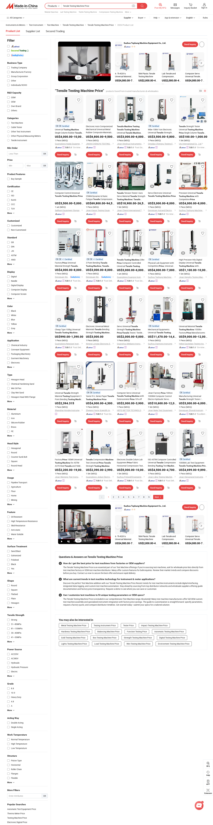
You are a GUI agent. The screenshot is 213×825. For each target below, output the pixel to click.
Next (157, 497)
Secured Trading (55, 31)
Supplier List (33, 31)
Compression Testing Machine (111, 12)
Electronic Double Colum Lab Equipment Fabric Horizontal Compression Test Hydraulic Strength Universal (130, 462)
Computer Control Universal (69, 194)
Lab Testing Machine (68, 12)
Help (155, 17)
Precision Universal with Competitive (191, 196)
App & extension (172, 17)
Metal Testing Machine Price (73, 625)
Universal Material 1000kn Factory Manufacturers (192, 329)
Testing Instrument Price (105, 625)
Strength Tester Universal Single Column (191, 129)
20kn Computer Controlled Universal (130, 263)
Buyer (140, 17)
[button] (118, 63)
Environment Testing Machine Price (173, 643)
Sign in (204, 7)
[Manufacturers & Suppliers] (21, 6)
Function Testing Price (137, 631)
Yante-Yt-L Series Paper (100, 398)
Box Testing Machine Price (104, 637)
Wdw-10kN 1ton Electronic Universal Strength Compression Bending (161, 131)
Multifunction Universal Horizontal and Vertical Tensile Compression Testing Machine (147, 75)
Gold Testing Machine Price (73, 637)
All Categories (16, 17)
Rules (205, 17)
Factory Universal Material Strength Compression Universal (69, 264)
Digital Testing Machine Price (172, 637)
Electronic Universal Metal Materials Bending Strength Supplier (98, 329)
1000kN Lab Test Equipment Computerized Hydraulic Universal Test (193, 464)
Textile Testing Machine (88, 12)
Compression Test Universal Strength (99, 462)
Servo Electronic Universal (162, 194)
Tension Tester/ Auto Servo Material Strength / (131, 196)
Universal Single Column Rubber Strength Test (68, 131)
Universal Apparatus (129, 129)
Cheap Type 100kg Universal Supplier (67, 331)
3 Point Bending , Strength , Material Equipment (98, 264)
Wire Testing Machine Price (138, 643)
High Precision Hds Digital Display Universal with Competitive (190, 263)
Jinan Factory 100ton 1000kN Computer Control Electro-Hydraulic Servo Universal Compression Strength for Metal (162, 396)
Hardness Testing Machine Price (75, 631)
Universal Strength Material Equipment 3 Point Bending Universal (69, 396)
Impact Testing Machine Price (154, 625)
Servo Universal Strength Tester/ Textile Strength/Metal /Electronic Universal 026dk (131, 329)
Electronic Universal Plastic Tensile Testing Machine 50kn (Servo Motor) (124, 75)
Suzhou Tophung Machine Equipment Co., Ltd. (145, 43)
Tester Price (128, 625)
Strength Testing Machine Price (138, 637)
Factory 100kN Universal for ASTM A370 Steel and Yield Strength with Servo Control (68, 463)
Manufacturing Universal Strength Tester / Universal (191, 398)
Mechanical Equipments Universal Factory (159, 331)
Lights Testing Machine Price (74, 643)
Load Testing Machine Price (106, 643)
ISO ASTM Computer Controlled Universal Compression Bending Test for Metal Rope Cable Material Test (162, 462)
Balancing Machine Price (108, 631)
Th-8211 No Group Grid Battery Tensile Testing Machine (170, 75)
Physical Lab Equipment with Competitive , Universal (161, 264)
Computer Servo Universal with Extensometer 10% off (130, 396)
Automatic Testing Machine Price (169, 631)
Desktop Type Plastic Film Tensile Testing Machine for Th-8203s (194, 75)
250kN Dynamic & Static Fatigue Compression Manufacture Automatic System (99, 198)
